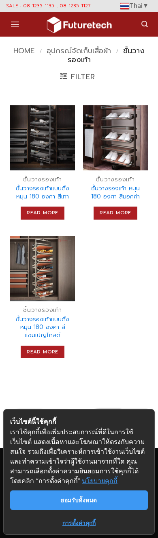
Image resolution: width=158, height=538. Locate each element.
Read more (42, 212)
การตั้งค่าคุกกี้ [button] (79, 522)
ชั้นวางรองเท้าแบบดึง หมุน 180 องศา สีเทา (42, 192)
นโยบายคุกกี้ (99, 481)
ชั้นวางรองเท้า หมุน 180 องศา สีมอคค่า (115, 192)
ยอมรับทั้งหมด (79, 500)
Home (23, 51)
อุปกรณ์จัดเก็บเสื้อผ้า (79, 51)
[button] (15, 25)
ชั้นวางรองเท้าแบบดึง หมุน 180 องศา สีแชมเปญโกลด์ (42, 328)
